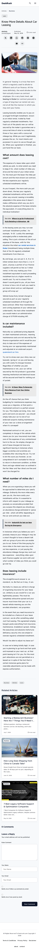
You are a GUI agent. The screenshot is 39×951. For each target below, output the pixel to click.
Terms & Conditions (9, 940)
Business (12, 11)
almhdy (4, 31)
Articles (4, 11)
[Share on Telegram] (33, 38)
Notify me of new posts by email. (12, 897)
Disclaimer (32, 940)
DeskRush (7, 3)
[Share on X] (5, 38)
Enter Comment (6, 842)
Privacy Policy (22, 940)
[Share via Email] (16, 43)
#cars (21, 683)
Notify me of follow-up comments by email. (15, 889)
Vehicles (14, 683)
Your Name (5, 865)
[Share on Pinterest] (28, 38)
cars (4, 16)
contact (22, 946)
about (16, 946)
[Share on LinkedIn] (11, 38)
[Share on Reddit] (22, 38)
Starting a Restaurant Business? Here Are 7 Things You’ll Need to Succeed (19, 720)
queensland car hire (10, 352)
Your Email (5, 876)
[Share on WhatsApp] (16, 38)
